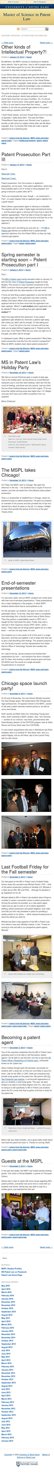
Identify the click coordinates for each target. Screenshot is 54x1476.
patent (39, 140)
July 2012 (5, 1421)
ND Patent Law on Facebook (13, 1271)
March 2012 (6, 1434)
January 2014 (7, 1369)
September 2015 (8, 1311)
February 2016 (7, 1295)
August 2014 (6, 1347)
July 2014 (5, 1350)
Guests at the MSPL (22, 1160)
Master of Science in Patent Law (26, 16)
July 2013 (5, 1389)
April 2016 (5, 1289)
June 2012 (5, 1424)
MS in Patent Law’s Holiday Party (21, 364)
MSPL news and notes (40, 138)
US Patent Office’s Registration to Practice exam (26, 1059)
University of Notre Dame (27, 6)
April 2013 (5, 1395)
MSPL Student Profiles (11, 1268)
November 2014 (8, 1337)
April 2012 (5, 1431)
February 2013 (7, 1402)
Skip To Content (13, 2)
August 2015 (6, 1314)
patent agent (6, 140)
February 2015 (7, 1327)
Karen (29, 57)
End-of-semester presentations (18, 585)
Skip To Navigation (40, 2)
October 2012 (7, 1411)
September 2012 (8, 1415)
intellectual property (27, 140)
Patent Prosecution (26, 281)
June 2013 (5, 1392)
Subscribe (18, 29)
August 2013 (6, 1386)
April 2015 (5, 1321)
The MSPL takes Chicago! (18, 472)
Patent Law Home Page (11, 1275)
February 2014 (7, 1366)
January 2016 (7, 1298)
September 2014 (8, 1343)
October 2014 (7, 1340)
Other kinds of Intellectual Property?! (24, 49)
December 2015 (8, 1301)
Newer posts (46, 42)
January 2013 (7, 1405)
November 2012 (8, 1408)
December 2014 (8, 1334)
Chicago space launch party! (24, 685)
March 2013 (6, 1398)
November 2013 (8, 1376)
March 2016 (6, 1292)
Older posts (7, 42)
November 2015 (8, 1305)
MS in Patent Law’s (13, 279)
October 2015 (7, 1308)
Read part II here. (9, 178)
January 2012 (7, 1440)
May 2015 (5, 1318)
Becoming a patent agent (20, 1039)
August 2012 (6, 1418)
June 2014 (5, 1353)
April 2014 (5, 1360)
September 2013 (8, 1382)
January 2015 (7, 1331)
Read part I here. (8, 173)
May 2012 (5, 1427)
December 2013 (8, 1373)
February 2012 (7, 1437)
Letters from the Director (19, 138)
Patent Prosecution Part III (25, 156)
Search (46, 29)
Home (5, 1258)
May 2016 (5, 1285)
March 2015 (6, 1324)
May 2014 (5, 1356)
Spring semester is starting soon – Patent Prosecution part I (24, 259)
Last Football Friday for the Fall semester (25, 869)
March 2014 (6, 1363)
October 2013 (7, 1379)
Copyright (8, 1454)
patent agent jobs (20, 1026)
